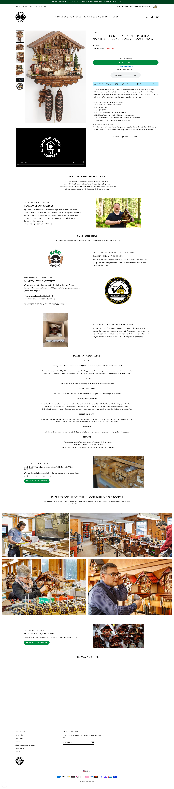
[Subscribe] (92, 742)
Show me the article (36, 481)
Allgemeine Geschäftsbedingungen (25, 745)
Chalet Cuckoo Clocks (21, 6)
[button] (20, 36)
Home (94, 32)
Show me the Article (36, 643)
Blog (45, 6)
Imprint (18, 742)
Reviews (18, 752)
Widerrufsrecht (20, 748)
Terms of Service (20, 732)
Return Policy (19, 738)
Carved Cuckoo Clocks (36, 6)
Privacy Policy (19, 735)
